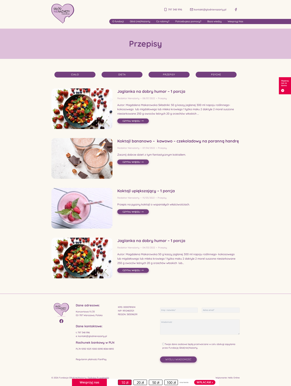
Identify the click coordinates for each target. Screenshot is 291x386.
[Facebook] (61, 320)
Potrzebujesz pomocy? (188, 21)
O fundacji (118, 21)
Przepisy (169, 74)
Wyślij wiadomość (178, 359)
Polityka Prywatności (98, 377)
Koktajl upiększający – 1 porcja (146, 190)
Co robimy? (162, 21)
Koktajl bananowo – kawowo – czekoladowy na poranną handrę (178, 141)
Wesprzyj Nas (235, 21)
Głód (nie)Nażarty (140, 21)
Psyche (216, 74)
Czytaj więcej (136, 121)
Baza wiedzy (214, 21)
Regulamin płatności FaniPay (91, 359)
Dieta (122, 74)
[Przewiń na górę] (285, 380)
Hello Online (233, 377)
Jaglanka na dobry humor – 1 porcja (151, 91)
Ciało (75, 74)
